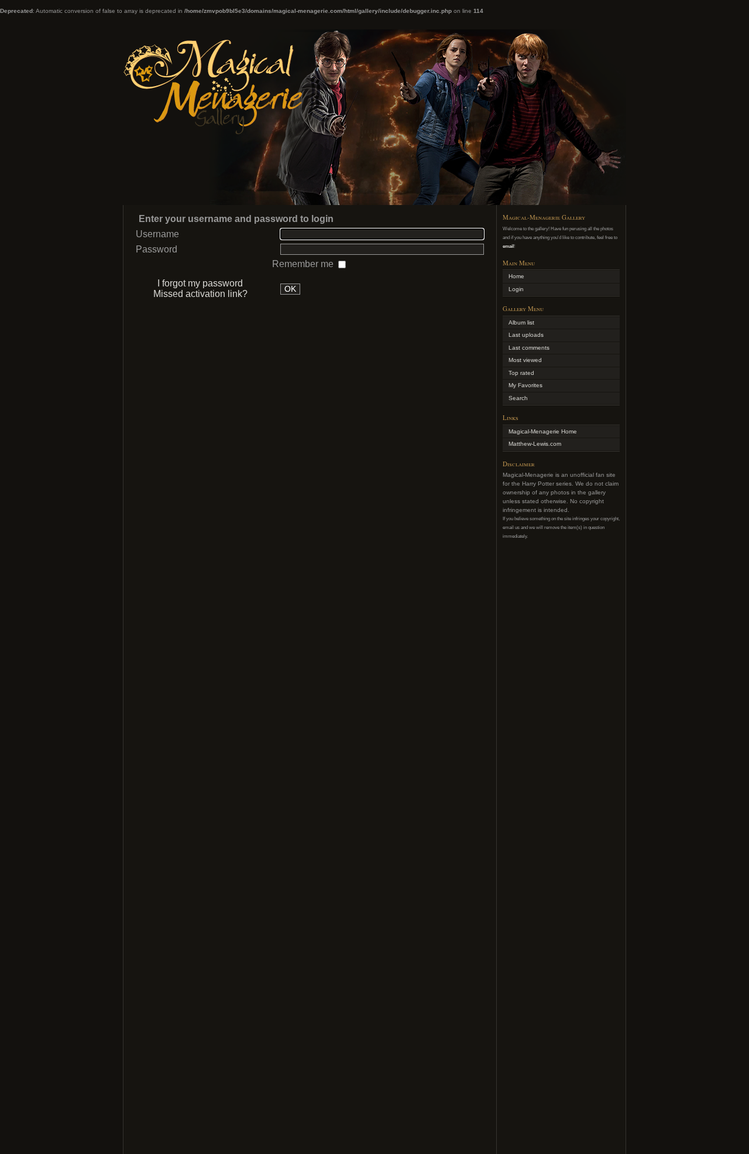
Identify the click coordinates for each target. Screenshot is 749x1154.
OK (290, 289)
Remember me (304, 264)
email (508, 246)
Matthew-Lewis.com (535, 444)
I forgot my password (200, 283)
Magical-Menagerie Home (543, 431)
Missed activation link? (200, 294)
